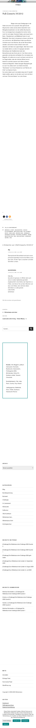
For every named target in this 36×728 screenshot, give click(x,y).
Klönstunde (6, 506)
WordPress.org (7, 685)
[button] (4, 217)
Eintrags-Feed (6, 678)
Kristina (5, 597)
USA (11, 237)
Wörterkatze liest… (8, 517)
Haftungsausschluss (8, 705)
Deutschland (18, 231)
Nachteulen (9, 236)
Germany (27, 233)
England (12, 233)
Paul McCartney (19, 236)
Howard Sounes (10, 234)
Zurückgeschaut (7, 524)
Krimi (29, 234)
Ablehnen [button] (6, 724)
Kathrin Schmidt (21, 234)
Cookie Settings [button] (7, 720)
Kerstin (14, 11)
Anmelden (5, 675)
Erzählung (19, 233)
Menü (19, 5)
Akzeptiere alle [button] (17, 720)
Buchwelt (5, 496)
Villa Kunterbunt (11, 227)
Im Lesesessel (7, 503)
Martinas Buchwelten (8, 591)
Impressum (6, 703)
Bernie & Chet (9, 230)
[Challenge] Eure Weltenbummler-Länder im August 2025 (18, 566)
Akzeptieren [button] (25, 720)
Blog (4, 489)
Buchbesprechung (7, 493)
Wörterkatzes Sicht (8, 520)
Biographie (18, 230)
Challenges (6, 500)
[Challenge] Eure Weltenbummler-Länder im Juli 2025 (17, 570)
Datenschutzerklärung (9, 707)
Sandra (4, 603)
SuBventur (5, 510)
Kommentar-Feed (7, 682)
